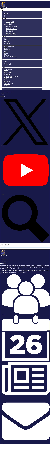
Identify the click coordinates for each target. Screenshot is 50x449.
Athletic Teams (6, 50)
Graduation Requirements (7, 64)
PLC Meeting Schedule (7, 43)
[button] (3, 10)
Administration (6, 13)
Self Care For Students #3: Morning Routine (11, 26)
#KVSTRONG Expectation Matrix (10, 22)
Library (5, 40)
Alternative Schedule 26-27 (7, 71)
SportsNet (5, 47)
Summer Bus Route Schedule (7, 72)
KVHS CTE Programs (7, 41)
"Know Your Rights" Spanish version (8, 83)
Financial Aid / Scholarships (7, 63)
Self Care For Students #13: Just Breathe (11, 33)
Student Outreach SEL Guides (8, 24)
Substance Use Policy (7, 84)
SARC (5, 16)
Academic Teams (6, 39)
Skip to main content (2, 1)
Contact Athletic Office (7, 55)
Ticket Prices (5, 48)
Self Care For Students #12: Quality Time (11, 32)
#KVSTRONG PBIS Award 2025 (10, 23)
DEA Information (6, 65)
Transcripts (5, 88)
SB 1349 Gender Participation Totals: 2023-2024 (10, 57)
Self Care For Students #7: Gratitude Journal (11, 29)
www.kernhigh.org (20, 272)
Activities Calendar (6, 53)
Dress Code (5, 79)
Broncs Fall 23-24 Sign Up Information (9, 46)
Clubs (5, 54)
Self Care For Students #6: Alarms (10, 28)
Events (1, 247)
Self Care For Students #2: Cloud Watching (11, 25)
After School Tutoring (7, 38)
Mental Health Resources (7, 81)
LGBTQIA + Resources (7, 78)
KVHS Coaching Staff (7, 49)
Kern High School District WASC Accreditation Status (11, 76)
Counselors (5, 61)
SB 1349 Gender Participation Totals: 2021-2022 (10, 56)
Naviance (5, 62)
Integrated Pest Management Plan (8, 77)
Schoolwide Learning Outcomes (8, 42)
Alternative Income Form (7, 74)
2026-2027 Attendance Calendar (8, 69)
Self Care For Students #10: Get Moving (11, 31)
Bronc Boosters (6, 51)
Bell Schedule (6, 70)
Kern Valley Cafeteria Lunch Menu (8, 85)
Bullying (5, 80)
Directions (5, 15)
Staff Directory (6, 14)
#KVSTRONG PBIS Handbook (10, 21)
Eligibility (5, 52)
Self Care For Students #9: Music (10, 30)
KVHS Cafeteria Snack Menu (8, 73)
